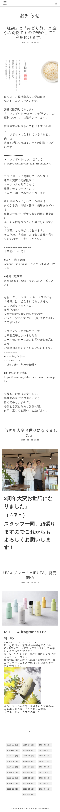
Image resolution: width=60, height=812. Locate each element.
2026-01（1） (45, 745)
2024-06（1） (13, 767)
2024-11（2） (45, 761)
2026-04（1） (29, 745)
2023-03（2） (13, 778)
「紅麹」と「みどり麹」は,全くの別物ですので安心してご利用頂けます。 (30, 32)
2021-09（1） (45, 783)
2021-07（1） (13, 789)
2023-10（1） (45, 772)
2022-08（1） (13, 783)
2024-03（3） (45, 767)
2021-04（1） (45, 789)
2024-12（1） (29, 761)
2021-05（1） (29, 789)
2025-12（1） (13, 750)
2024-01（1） (13, 772)
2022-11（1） (45, 778)
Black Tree (23, 809)
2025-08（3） (45, 750)
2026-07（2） (13, 745)
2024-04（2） (29, 767)
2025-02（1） (13, 761)
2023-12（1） (29, 772)
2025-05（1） (29, 756)
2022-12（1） (29, 778)
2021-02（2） (29, 794)
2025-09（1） (29, 750)
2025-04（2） (45, 756)
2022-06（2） (29, 783)
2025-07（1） (13, 756)
